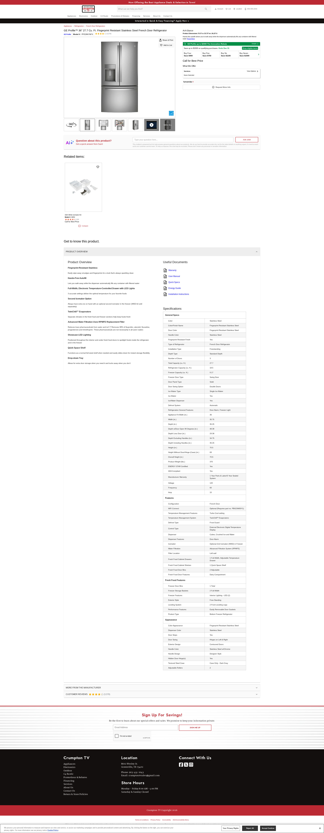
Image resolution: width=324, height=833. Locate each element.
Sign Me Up (195, 727)
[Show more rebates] (258, 54)
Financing (136, 16)
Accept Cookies (268, 828)
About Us (156, 16)
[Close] (320, 828)
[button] (215, 9)
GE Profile (67, 34)
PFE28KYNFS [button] (87, 34)
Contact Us (167, 16)
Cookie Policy (52, 830)
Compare (85, 226)
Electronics (83, 16)
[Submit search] (206, 9)
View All (168, 125)
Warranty (172, 270)
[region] (162, 828)
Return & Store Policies (76, 794)
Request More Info (223, 87)
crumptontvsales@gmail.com (144, 775)
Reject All (250, 828)
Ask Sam (247, 140)
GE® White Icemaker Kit (73, 215)
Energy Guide (174, 288)
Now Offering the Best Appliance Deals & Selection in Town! (162, 2)
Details (254, 44)
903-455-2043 (136, 772)
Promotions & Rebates (120, 16)
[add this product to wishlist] (98, 167)
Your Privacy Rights (231, 828)
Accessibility (166, 820)
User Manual (174, 276)
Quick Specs (174, 282)
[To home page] (88, 9)
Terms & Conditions (142, 820)
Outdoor (94, 16)
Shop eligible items (250, 48)
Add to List (168, 45)
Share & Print (168, 40)
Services (146, 16)
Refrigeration (79, 26)
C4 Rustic (104, 16)
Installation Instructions (178, 294)
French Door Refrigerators (95, 26)
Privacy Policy (155, 820)
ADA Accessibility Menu (181, 820)
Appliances (71, 16)
